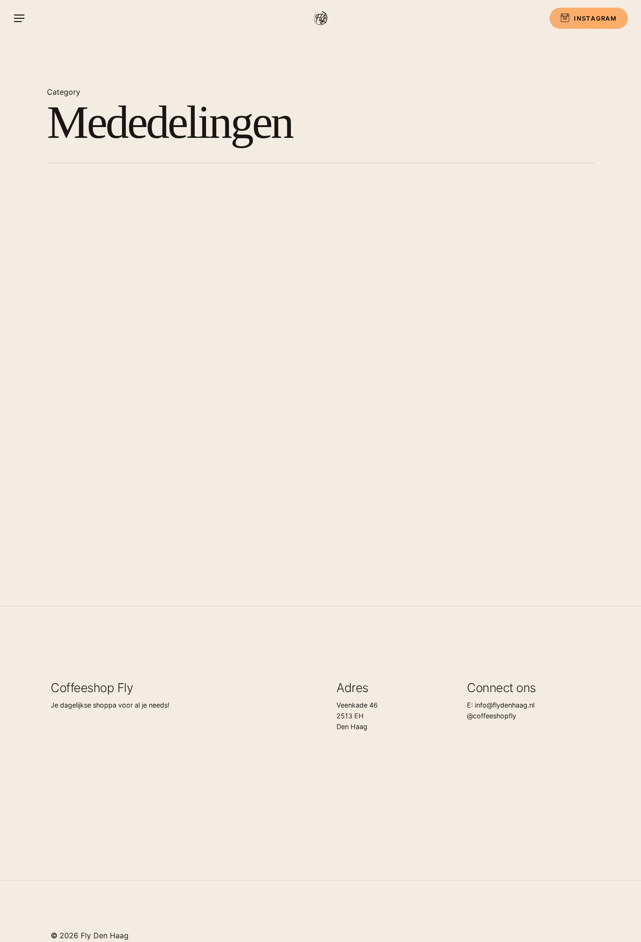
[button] (18, 18)
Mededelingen (295, 267)
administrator (320, 343)
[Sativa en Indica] (137, 510)
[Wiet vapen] (411, 308)
